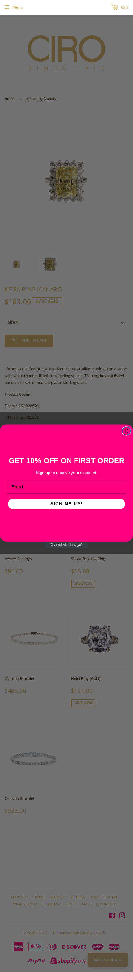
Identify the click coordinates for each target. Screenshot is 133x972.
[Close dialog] (126, 431)
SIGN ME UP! (66, 503)
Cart (124, 7)
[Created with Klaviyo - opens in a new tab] (66, 544)
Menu (17, 7)
